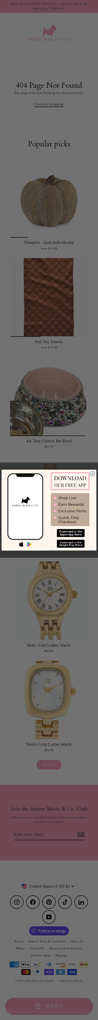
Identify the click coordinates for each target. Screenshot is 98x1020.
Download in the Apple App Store (70, 533)
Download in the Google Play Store (70, 543)
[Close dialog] (92, 473)
